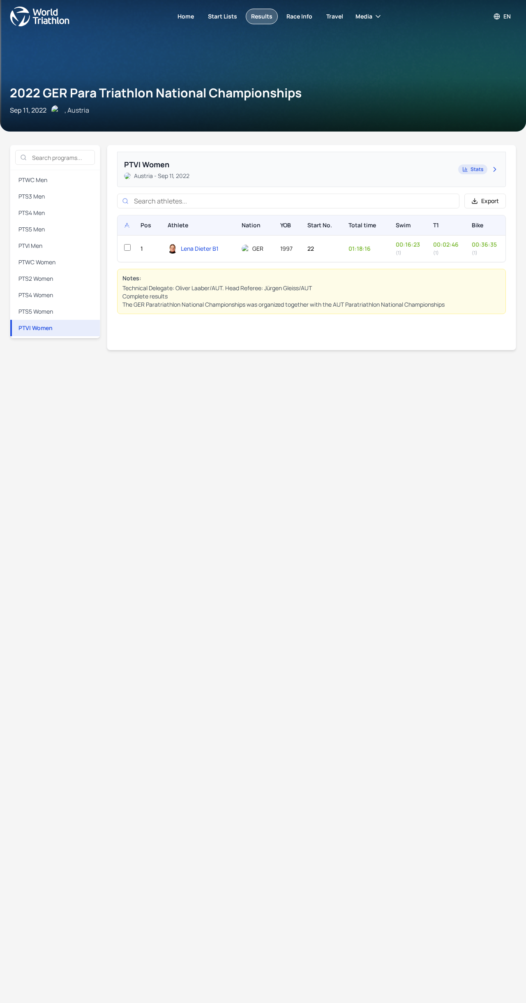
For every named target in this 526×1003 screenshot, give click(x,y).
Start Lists (222, 16)
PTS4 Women (35, 295)
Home (186, 16)
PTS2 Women (35, 278)
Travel (334, 16)
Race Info (299, 16)
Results (261, 16)
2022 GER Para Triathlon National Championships (156, 92)
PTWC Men (32, 180)
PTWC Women (36, 262)
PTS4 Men (31, 213)
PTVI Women (35, 328)
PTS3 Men (31, 196)
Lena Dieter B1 (200, 248)
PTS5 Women (35, 311)
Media (363, 16)
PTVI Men (30, 246)
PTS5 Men (31, 229)
